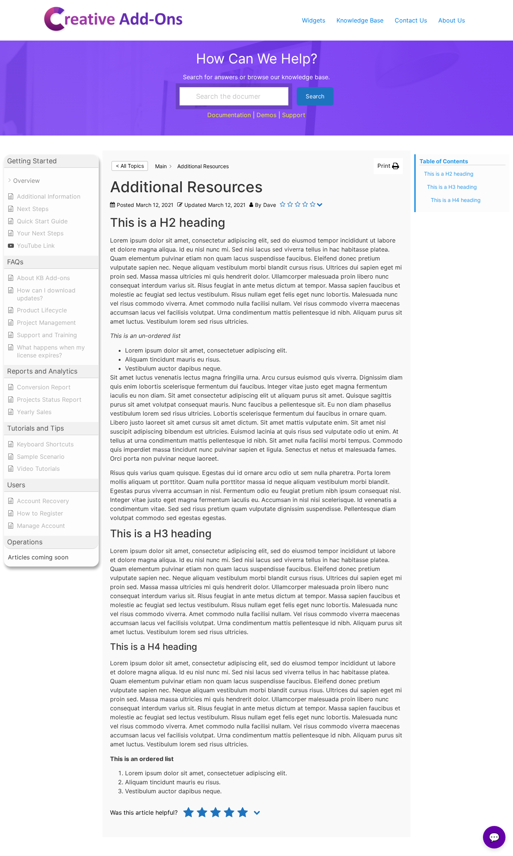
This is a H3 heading (452, 187)
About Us (451, 20)
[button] (388, 166)
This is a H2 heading (449, 173)
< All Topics (130, 166)
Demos (266, 115)
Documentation (229, 115)
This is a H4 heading (456, 200)
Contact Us (411, 20)
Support (293, 115)
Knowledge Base (359, 20)
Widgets (313, 20)
